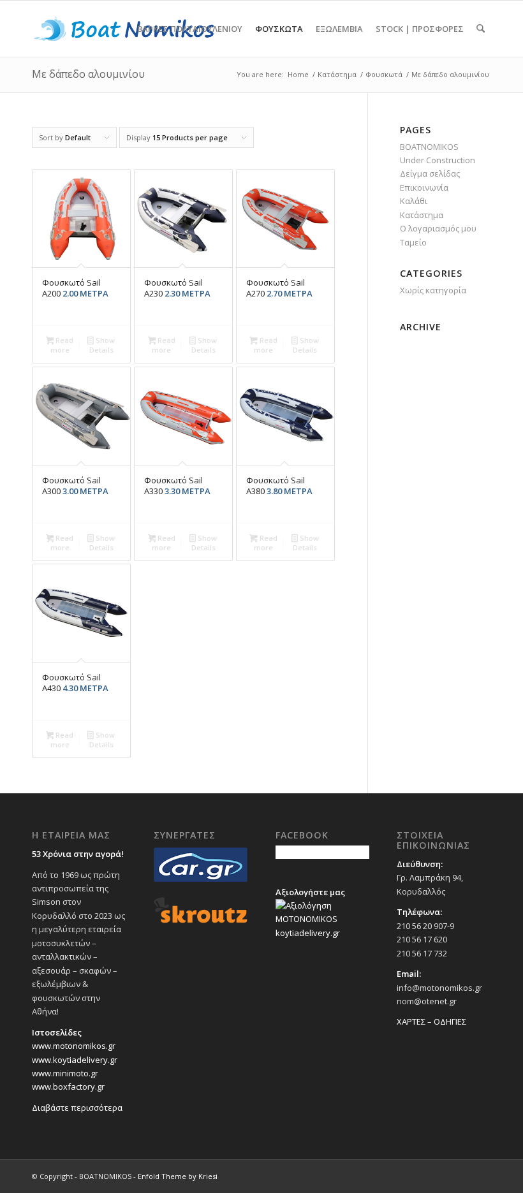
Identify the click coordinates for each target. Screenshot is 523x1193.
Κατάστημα (421, 215)
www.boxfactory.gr (68, 1086)
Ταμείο (413, 242)
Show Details (102, 345)
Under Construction (437, 160)
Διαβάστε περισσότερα (77, 1107)
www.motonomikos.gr (73, 1045)
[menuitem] (190, 29)
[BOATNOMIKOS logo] (123, 29)
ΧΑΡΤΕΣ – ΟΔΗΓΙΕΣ (431, 1021)
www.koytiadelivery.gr (74, 1059)
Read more (62, 345)
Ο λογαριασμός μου (438, 228)
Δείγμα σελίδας (430, 173)
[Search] (480, 29)
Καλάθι (413, 201)
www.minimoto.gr (65, 1073)
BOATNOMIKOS (429, 146)
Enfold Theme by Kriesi (177, 1176)
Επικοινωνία (424, 187)
